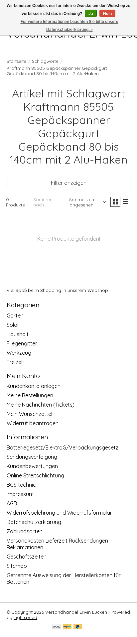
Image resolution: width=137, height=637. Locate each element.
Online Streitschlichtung (35, 475)
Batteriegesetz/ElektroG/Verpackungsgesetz (62, 447)
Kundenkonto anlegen (34, 386)
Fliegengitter (22, 343)
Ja (90, 13)
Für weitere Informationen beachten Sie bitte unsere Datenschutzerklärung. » (69, 25)
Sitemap (17, 566)
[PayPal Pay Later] (77, 627)
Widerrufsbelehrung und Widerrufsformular (59, 512)
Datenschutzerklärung (34, 522)
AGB (12, 503)
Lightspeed (25, 617)
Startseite (16, 61)
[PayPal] (67, 627)
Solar (13, 324)
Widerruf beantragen (33, 423)
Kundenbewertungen (32, 466)
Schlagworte (45, 61)
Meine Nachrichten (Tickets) (40, 404)
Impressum (20, 494)
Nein (107, 13)
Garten (15, 315)
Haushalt (18, 334)
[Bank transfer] (56, 627)
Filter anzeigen (68, 183)
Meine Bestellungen (30, 395)
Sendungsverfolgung (32, 456)
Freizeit (15, 362)
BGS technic (21, 484)
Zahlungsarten (25, 531)
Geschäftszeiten (27, 556)
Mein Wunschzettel (29, 414)
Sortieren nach (43, 202)
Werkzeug (19, 352)
